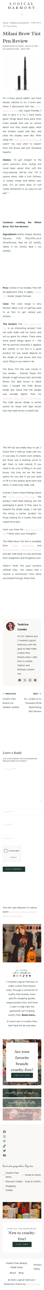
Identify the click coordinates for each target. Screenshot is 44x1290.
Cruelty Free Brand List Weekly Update (11, 701)
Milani (15, 545)
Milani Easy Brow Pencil (26, 139)
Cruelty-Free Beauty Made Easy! (16, 1265)
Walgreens (27, 545)
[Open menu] (22, 14)
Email (7, 824)
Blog (21, 1272)
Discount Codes (14, 1181)
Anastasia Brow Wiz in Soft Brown (22, 398)
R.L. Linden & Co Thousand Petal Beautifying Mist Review (32, 703)
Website (8, 838)
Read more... (29, 1015)
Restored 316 (33, 1284)
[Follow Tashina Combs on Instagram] (30, 680)
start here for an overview (22, 1025)
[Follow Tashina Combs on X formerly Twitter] (25, 680)
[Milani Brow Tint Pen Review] (22, 73)
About (13, 1272)
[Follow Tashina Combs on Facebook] (19, 680)
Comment (10, 769)
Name (8, 811)
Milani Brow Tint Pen (21, 496)
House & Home (33, 1174)
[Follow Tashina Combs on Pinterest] (35, 680)
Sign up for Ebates (30, 549)
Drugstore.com (10, 549)
